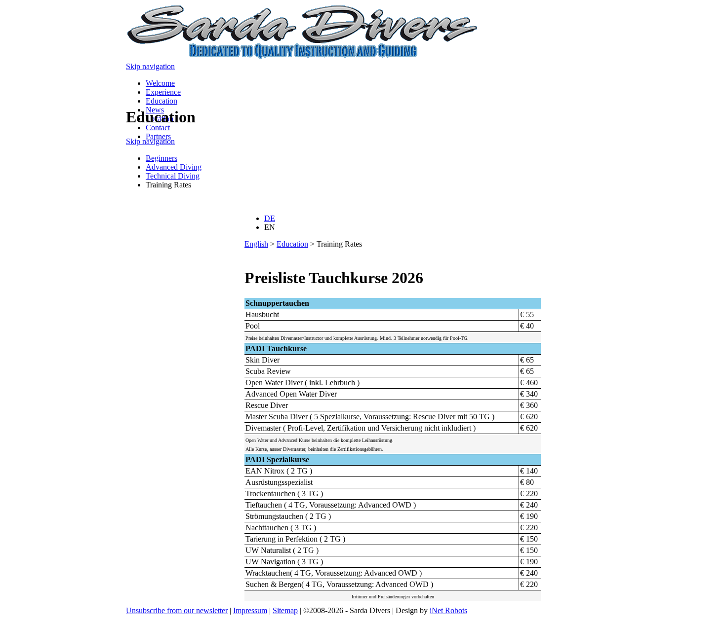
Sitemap (285, 610)
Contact (158, 127)
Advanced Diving (174, 167)
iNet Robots (448, 610)
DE (269, 218)
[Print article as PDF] (248, 254)
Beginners (161, 158)
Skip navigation (150, 66)
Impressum (250, 610)
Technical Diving (173, 176)
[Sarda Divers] (303, 57)
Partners (158, 136)
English (256, 244)
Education (161, 101)
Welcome (160, 83)
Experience (163, 92)
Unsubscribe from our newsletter (177, 610)
